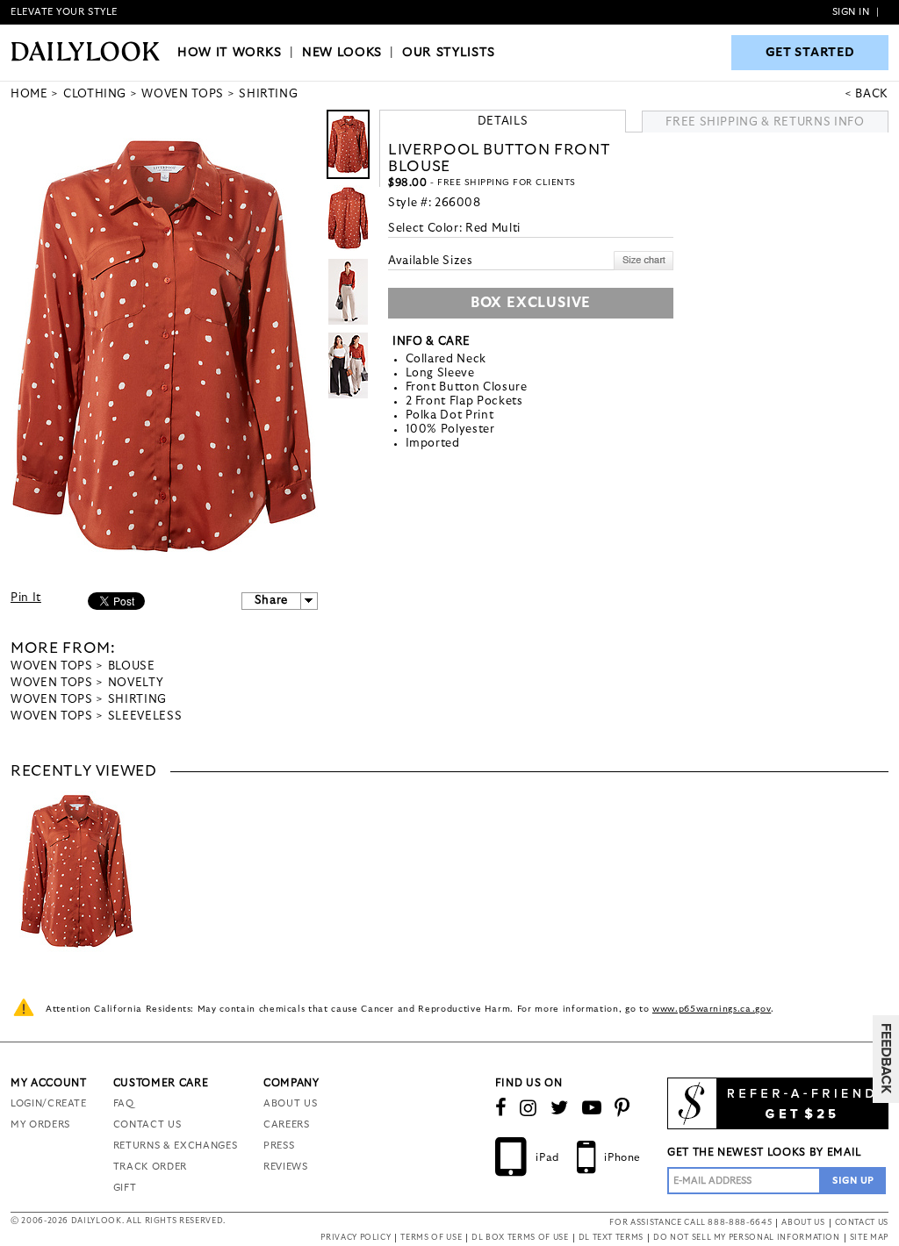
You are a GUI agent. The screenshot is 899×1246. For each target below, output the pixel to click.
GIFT (125, 1187)
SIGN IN (851, 12)
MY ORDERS (40, 1124)
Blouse (131, 666)
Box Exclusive (531, 303)
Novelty (136, 683)
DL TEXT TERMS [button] (611, 1238)
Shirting (137, 699)
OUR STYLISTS (448, 53)
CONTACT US (147, 1124)
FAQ (123, 1103)
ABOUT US (290, 1103)
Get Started (810, 53)
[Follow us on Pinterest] (622, 1108)
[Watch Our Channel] (592, 1108)
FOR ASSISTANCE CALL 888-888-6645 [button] (690, 1223)
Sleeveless (145, 716)
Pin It (26, 598)
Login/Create (49, 1103)
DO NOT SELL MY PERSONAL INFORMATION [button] (746, 1238)
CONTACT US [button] (862, 1223)
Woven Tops (52, 666)
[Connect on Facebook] (501, 1108)
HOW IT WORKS (229, 53)
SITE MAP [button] (869, 1238)
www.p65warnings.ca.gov (711, 1009)
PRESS (278, 1145)
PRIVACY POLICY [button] (355, 1238)
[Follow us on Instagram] (528, 1108)
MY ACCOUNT (49, 1083)
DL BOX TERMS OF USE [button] (519, 1238)
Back (871, 94)
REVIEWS (285, 1166)
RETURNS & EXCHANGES (175, 1145)
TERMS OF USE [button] (431, 1238)
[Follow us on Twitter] (559, 1108)
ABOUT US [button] (802, 1223)
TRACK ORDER (150, 1166)
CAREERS (286, 1124)
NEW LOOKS (342, 53)
